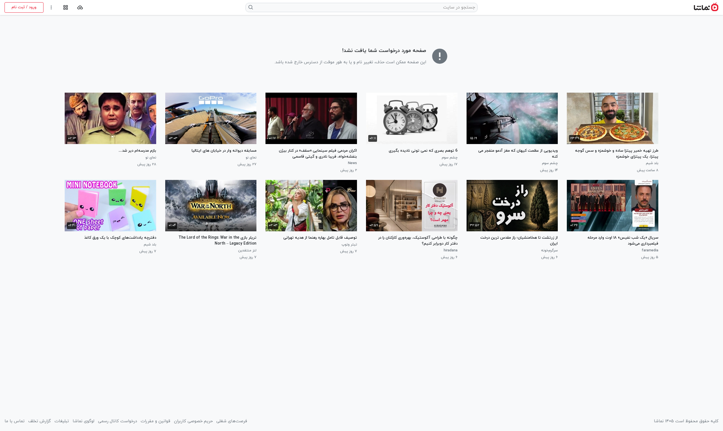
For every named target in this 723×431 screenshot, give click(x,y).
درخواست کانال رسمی (117, 421)
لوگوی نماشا (83, 421)
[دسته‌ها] (65, 7)
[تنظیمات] (51, 7)
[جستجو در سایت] (250, 7)
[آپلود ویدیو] (80, 7)
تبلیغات (62, 421)
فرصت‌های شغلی (231, 421)
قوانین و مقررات (155, 421)
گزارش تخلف (39, 421)
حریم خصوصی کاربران (193, 421)
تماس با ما (15, 421)
